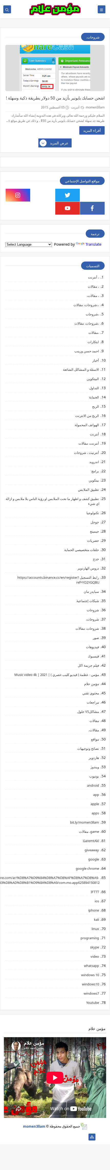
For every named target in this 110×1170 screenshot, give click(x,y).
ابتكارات (93, 341)
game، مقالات (89, 831)
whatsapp (91, 965)
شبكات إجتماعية (87, 600)
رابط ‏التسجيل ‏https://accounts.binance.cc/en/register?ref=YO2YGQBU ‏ (58, 580)
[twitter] (67, 195)
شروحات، (92, 619)
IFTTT (95, 891)
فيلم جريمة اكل (88, 665)
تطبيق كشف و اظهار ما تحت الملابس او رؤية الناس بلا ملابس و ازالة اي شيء (53, 501)
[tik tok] (42, 195)
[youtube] (67, 208)
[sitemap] (92, 1137)
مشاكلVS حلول (88, 711)
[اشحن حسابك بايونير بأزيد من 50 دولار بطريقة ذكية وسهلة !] (55, 68)
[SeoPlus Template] (83, 1126)
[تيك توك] (26, 1137)
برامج (95, 471)
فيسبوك (93, 656)
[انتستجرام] (51, 1137)
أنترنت (75, 107)
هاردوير (94, 757)
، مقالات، (93, 295)
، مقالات (93, 286)
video (95, 956)
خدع (96, 559)
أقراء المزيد (92, 130)
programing (90, 938)
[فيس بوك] (34, 1137)
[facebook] (92, 208)
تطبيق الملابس (88, 489)
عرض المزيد (59, 143)
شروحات (93, 610)
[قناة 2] (59, 1137)
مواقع (95, 739)
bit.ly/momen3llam (84, 822)
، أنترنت (93, 277)
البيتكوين (93, 378)
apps (95, 813)
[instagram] (18, 195)
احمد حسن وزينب (86, 351)
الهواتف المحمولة (87, 425)
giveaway (92, 850)
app (96, 794)
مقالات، (94, 730)
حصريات (93, 540)
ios (97, 901)
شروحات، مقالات (87, 628)
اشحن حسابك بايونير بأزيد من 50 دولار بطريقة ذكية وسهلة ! (55, 98)
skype (94, 947)
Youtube (92, 1002)
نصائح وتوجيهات (88, 748)
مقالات (94, 720)
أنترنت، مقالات (89, 443)
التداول (94, 388)
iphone (93, 910)
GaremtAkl (91, 840)
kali (96, 919)
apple (95, 804)
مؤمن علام (91, 684)
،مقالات (94, 332)
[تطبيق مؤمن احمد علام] (83, 1137)
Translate (93, 244)
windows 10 (90, 975)
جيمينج (94, 531)
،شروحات (92, 314)
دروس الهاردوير (88, 568)
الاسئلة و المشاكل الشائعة (81, 369)
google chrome (87, 868)
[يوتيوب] (18, 1137)
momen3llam (34, 1126)
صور (96, 637)
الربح (95, 406)
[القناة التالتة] (75, 1137)
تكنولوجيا (92, 513)
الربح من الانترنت (87, 415)
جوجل (95, 522)
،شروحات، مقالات (86, 323)
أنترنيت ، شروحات (86, 452)
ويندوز (95, 767)
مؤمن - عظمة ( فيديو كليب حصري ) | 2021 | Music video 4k (56, 674)
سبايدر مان (91, 591)
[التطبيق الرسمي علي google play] (92, 195)
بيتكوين (94, 480)
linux (95, 928)
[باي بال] (42, 1137)
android (93, 785)
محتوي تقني (90, 693)
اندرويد (94, 461)
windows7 (91, 993)
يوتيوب (94, 776)
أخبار (95, 360)
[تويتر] (67, 1137)
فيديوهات (92, 647)
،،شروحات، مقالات (86, 305)
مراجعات (93, 702)
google (93, 859)
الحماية (94, 397)
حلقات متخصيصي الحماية (81, 549)
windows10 (90, 984)
